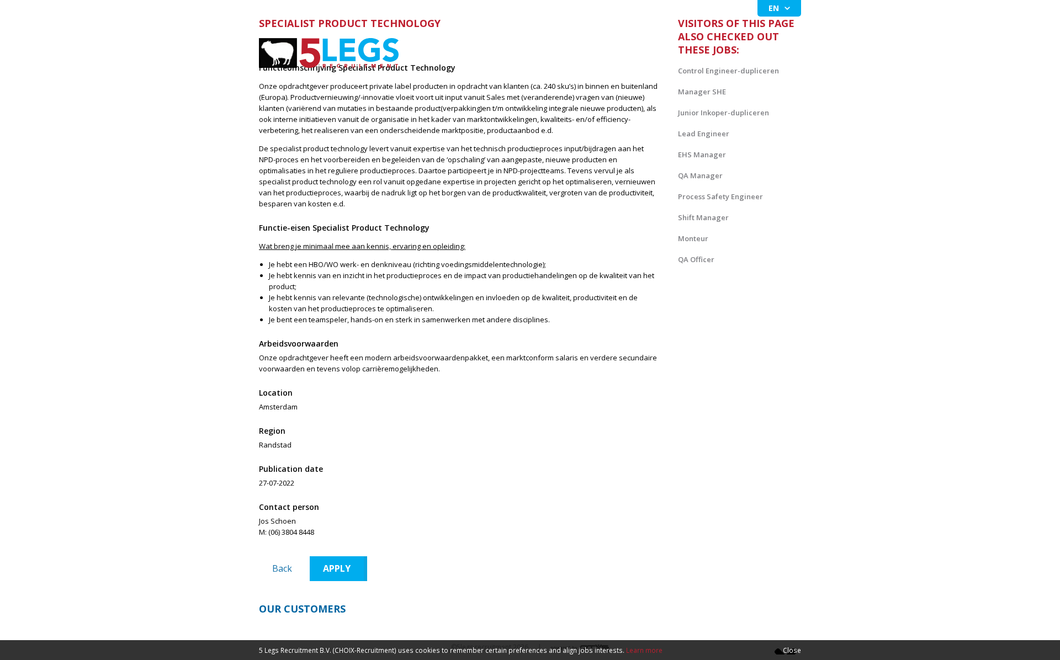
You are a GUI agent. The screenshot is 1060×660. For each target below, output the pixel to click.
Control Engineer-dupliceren (728, 71)
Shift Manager (703, 217)
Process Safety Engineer (720, 196)
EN (773, 8)
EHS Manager (702, 154)
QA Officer (696, 259)
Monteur (693, 238)
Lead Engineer (703, 134)
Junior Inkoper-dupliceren (723, 113)
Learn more (644, 650)
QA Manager (700, 175)
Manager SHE (702, 92)
